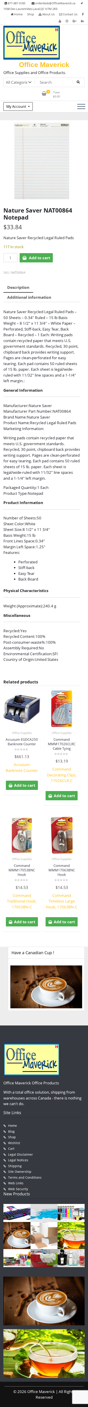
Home (18, 14)
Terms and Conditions (25, 1177)
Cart (11, 1148)
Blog (11, 1131)
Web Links (15, 1183)
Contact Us (69, 14)
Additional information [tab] (29, 297)
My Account (16, 106)
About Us (48, 14)
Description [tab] (18, 287)
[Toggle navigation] (81, 106)
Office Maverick (44, 64)
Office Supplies (22, 733)
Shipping (15, 1166)
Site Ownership (19, 1171)
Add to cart (39, 257)
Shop (30, 14)
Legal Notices (18, 1160)
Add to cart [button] (24, 785)
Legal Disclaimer (20, 1154)
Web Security (18, 1189)
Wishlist (14, 1143)
